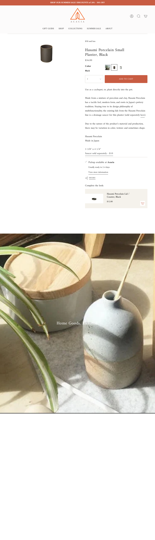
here (142, 115)
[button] (48, 29)
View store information (98, 172)
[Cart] (145, 16)
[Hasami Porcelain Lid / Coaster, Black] (94, 198)
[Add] (142, 203)
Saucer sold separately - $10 (99, 153)
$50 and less (90, 41)
